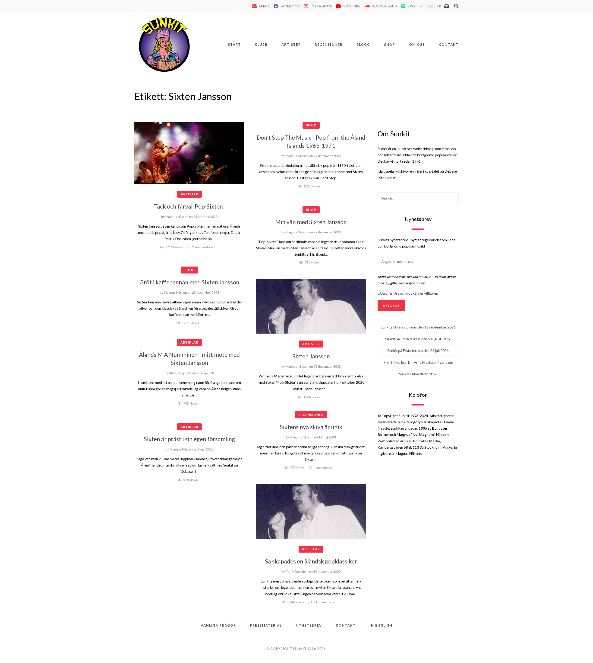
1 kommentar (323, 468)
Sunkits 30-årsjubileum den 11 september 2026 (418, 327)
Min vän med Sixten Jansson (311, 221)
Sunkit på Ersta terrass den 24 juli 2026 (418, 350)
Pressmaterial (266, 625)
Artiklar (189, 342)
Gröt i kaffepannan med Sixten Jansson (189, 282)
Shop (389, 44)
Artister (291, 44)
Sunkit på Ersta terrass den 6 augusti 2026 (418, 339)
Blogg (363, 44)
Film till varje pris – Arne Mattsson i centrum (418, 362)
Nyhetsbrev (309, 625)
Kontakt (449, 44)
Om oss (417, 44)
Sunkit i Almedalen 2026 (418, 374)
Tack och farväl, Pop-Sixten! (189, 206)
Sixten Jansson (311, 356)
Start (234, 44)
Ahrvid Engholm (180, 373)
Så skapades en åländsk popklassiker (311, 561)
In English (381, 625)
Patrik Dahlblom (297, 571)
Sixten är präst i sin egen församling (189, 438)
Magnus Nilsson (176, 217)
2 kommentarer (203, 247)
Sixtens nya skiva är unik (311, 426)
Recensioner (329, 44)
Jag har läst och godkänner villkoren (409, 293)
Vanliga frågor (218, 625)
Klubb (261, 44)
